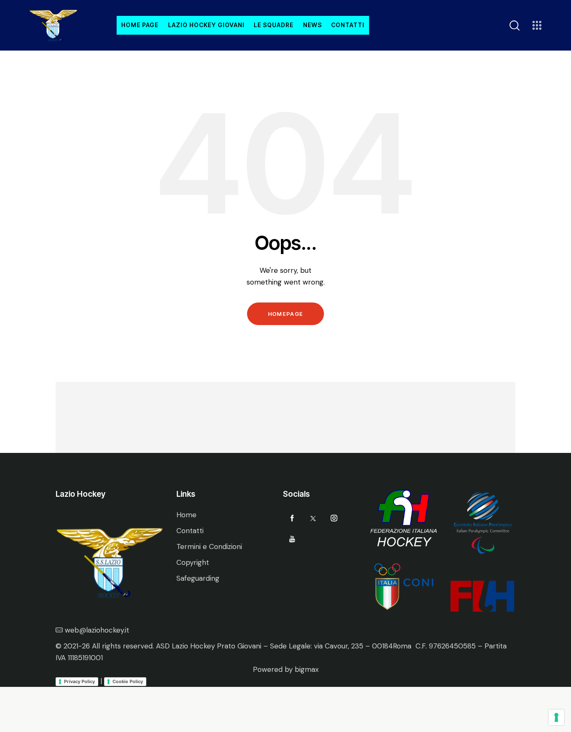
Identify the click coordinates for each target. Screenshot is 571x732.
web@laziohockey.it (97, 630)
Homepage (285, 313)
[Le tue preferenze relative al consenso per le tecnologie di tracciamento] (556, 717)
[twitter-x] (313, 518)
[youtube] (292, 539)
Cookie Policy (127, 681)
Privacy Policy (79, 681)
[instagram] (334, 518)
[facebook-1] (292, 518)
